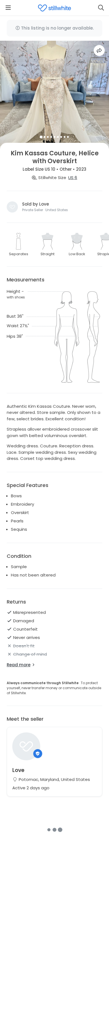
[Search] (100, 7)
